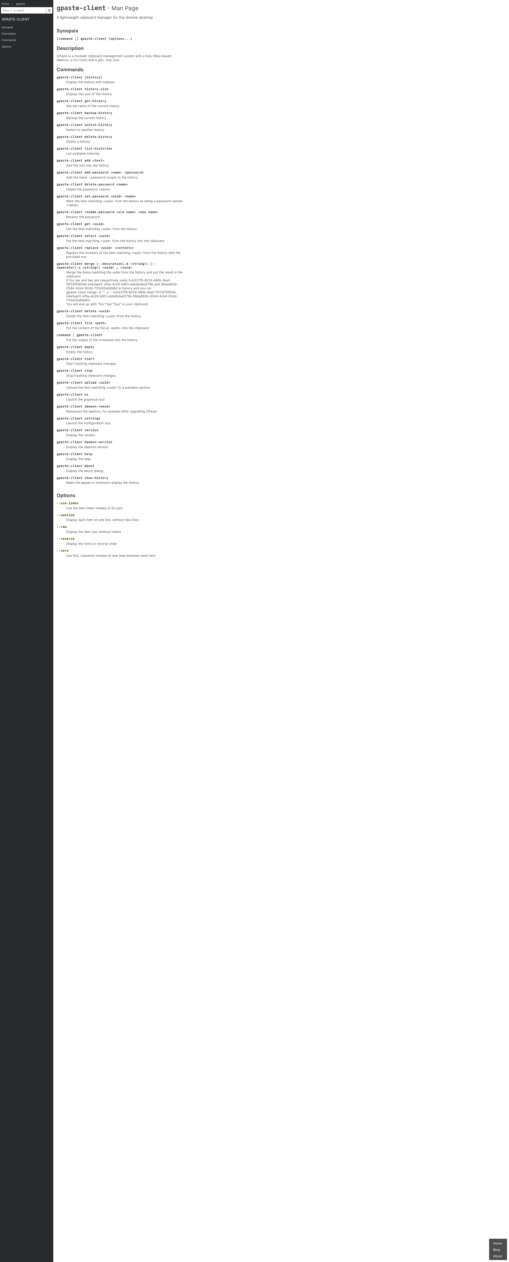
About (497, 1256)
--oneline (66, 515)
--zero (63, 551)
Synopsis (7, 27)
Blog (496, 1250)
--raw (62, 527)
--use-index (68, 503)
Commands (9, 40)
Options (6, 46)
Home (497, 1243)
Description (9, 33)
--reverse (66, 539)
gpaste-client (15, 19)
